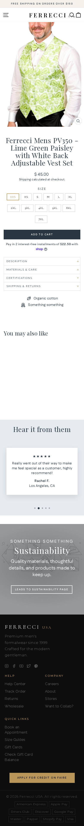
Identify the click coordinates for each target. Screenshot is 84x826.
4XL (41, 208)
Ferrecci (28, 627)
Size (42, 189)
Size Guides (15, 739)
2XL (13, 208)
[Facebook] (14, 666)
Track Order (15, 691)
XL (70, 196)
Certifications (19, 277)
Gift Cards (13, 747)
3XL (27, 208)
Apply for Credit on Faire (42, 777)
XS (26, 196)
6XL (69, 208)
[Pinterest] (36, 666)
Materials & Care (21, 269)
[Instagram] (7, 666)
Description (16, 261)
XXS (13, 196)
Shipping (25, 179)
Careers (52, 684)
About (50, 691)
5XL (55, 208)
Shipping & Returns (23, 286)
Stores (51, 698)
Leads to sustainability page (41, 589)
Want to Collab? (59, 706)
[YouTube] (21, 666)
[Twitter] (29, 666)
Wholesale (14, 706)
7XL (41, 219)
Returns (11, 698)
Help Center (15, 684)
